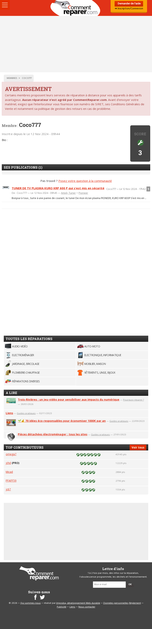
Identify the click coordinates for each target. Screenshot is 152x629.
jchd (8, 463)
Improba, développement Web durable (78, 603)
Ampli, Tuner (68, 193)
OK (130, 584)
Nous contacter (86, 607)
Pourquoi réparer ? (133, 399)
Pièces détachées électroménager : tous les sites (52, 434)
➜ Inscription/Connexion (129, 9)
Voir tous (138, 447)
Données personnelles (115, 603)
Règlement (135, 603)
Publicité (61, 607)
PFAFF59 (11, 480)
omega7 (11, 454)
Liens (9, 413)
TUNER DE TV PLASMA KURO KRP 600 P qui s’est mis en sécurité (58, 188)
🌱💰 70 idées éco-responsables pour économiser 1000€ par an (62, 421)
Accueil (76, 8)
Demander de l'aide (129, 4)
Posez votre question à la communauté (85, 181)
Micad (9, 472)
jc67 (8, 489)
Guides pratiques (26, 413)
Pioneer (83, 193)
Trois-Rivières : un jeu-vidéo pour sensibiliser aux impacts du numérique (68, 399)
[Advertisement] (76, 44)
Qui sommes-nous (30, 603)
